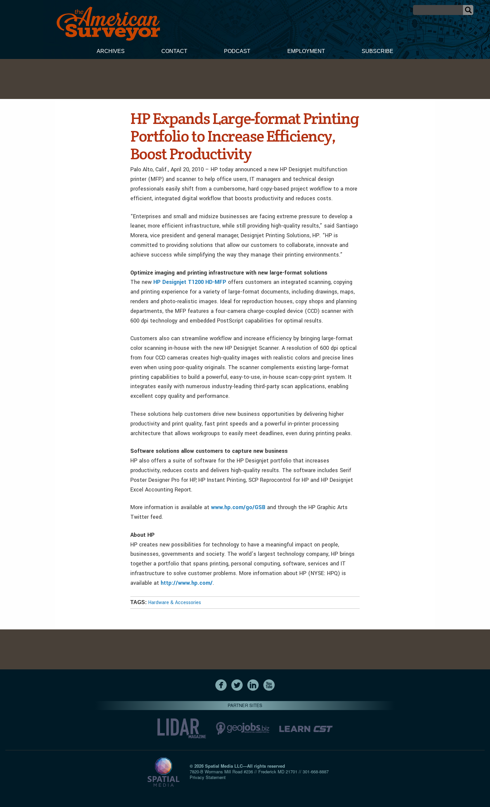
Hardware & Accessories (174, 602)
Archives (111, 51)
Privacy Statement (208, 777)
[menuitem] (110, 52)
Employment (306, 51)
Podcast (237, 51)
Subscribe (377, 51)
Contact (174, 51)
